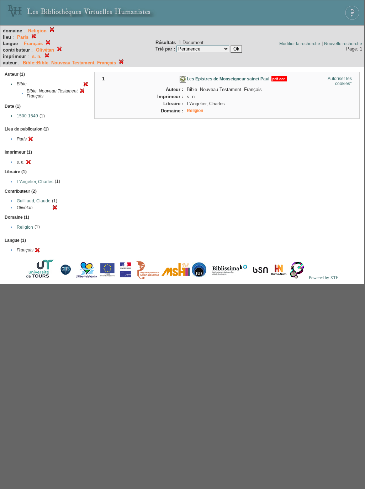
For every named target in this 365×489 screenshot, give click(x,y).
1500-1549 (27, 115)
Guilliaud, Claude (34, 200)
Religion (25, 227)
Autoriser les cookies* (340, 81)
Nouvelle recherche (343, 43)
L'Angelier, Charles (35, 181)
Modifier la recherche (299, 43)
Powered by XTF (323, 277)
